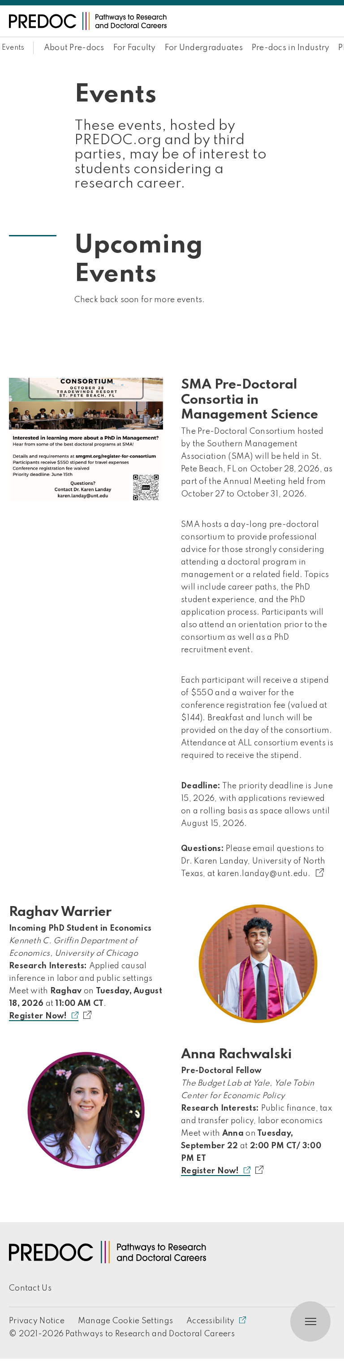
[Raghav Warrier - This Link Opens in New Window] (258, 963)
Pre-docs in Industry (291, 48)
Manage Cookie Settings (125, 1321)
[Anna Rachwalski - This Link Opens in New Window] (86, 1109)
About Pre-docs (74, 48)
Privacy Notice (36, 1321)
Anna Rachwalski (236, 1054)
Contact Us (30, 1288)
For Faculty (134, 48)
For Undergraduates (204, 48)
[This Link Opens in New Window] (325, 873)
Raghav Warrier (60, 912)
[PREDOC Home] (88, 21)
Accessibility (210, 1321)
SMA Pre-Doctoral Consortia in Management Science (249, 400)
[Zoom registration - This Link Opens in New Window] (264, 1170)
